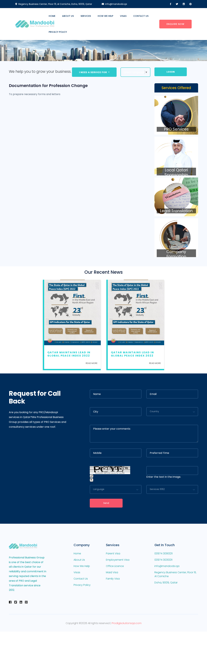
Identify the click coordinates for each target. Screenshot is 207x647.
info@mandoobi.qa (116, 4)
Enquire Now (175, 24)
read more (92, 363)
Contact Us (140, 16)
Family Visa (113, 579)
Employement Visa (117, 560)
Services (86, 16)
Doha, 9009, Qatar (166, 582)
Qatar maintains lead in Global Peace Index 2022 (68, 354)
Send (106, 503)
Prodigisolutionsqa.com (127, 623)
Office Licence (115, 566)
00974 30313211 (163, 560)
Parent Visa (113, 553)
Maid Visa (112, 572)
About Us (68, 16)
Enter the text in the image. (163, 477)
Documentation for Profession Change (48, 85)
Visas (123, 16)
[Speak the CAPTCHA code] (91, 480)
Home (52, 16)
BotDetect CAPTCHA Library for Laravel (110, 473)
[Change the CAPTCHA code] (91, 476)
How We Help (105, 16)
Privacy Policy (58, 32)
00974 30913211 (163, 553)
